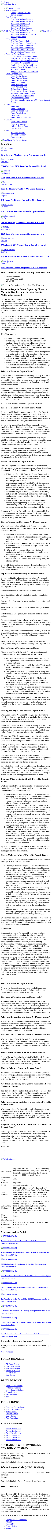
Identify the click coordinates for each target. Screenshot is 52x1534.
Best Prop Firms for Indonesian (22, 48)
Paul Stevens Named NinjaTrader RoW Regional (24, 267)
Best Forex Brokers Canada (21, 28)
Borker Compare (17, 15)
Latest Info (10, 104)
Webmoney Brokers (13, 1388)
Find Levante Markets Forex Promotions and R (23, 155)
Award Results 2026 (13, 1429)
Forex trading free (17, 137)
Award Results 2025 (13, 1431)
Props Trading (11, 39)
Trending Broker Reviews (20, 13)
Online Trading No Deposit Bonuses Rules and (22, 222)
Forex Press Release (18, 113)
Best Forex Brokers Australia (22, 30)
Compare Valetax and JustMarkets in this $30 (22, 177)
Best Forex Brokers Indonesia (22, 19)
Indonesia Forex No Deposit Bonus (24, 61)
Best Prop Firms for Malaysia (22, 45)
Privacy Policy (11, 1526)
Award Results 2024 (13, 1433)
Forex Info (15, 106)
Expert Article (16, 128)
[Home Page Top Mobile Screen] (14, 140)
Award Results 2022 (13, 1437)
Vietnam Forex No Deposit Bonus (24, 67)
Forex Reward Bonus (19, 85)
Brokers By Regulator (14, 1368)
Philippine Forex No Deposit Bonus (24, 72)
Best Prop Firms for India (20, 41)
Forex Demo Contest (19, 122)
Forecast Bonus (12, 1414)
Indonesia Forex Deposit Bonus (23, 93)
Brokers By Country (13, 1366)
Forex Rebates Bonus (19, 87)
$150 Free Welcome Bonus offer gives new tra (22, 234)
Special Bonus (11, 1412)
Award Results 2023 (13, 1435)
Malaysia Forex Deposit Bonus (22, 96)
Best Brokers (11, 17)
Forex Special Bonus (19, 76)
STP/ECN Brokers (13, 1371)
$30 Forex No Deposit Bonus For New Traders (22, 200)
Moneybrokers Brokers (14, 1390)
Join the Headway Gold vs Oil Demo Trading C (23, 189)
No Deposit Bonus (18, 69)
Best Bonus (10, 1375)
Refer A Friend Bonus (19, 89)
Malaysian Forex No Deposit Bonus (24, 58)
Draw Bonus (11, 1416)
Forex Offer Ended (18, 109)
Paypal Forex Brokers (14, 1386)
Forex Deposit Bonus (14, 74)
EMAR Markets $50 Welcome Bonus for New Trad (25, 256)
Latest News (15, 115)
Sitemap (9, 1528)
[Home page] (13, 8)
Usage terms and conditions (16, 1520)
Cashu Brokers (11, 1392)
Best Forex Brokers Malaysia (22, 21)
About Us (9, 1522)
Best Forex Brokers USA (20, 24)
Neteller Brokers (12, 1394)
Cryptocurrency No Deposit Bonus (24, 56)
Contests (9, 120)
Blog (8, 1397)
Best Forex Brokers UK (20, 26)
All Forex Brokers (18, 133)
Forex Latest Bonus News (21, 117)
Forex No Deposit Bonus (15, 54)
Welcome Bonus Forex (19, 126)
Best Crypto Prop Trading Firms (23, 52)
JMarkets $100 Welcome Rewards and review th (23, 245)
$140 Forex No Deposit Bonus (22, 63)
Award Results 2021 (13, 1440)
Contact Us (10, 1524)
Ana (7, 130)
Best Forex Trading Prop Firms (22, 50)
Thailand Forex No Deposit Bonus (24, 65)
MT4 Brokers (11, 1373)
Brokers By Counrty (18, 135)
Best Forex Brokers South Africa (23, 34)
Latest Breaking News (19, 111)
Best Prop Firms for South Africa (23, 43)
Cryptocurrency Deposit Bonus (22, 91)
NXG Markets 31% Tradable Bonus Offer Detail (24, 166)
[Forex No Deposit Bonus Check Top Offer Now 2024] (22, 285)
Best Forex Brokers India (20, 32)
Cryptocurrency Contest (20, 98)
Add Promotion (7, 1352)
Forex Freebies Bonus (19, 80)
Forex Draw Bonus (18, 82)
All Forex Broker (12, 1364)
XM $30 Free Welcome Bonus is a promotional (23, 211)
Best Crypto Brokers (18, 37)
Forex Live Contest (18, 124)
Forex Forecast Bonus (19, 78)
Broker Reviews (12, 10)
